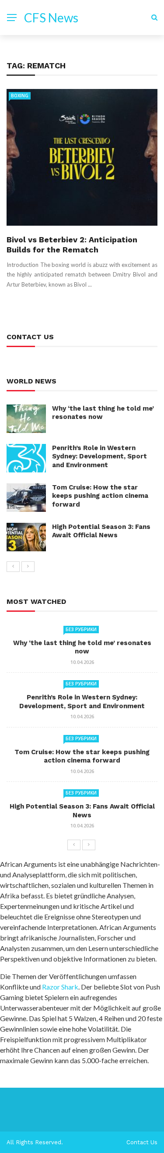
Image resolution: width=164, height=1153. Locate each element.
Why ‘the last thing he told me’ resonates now (82, 647)
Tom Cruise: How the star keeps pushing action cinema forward (100, 495)
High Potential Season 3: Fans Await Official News (101, 531)
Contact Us (141, 1142)
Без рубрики (81, 629)
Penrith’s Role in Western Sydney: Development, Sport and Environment (99, 456)
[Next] (28, 566)
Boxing (19, 95)
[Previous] (13, 566)
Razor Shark (60, 987)
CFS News (51, 17)
